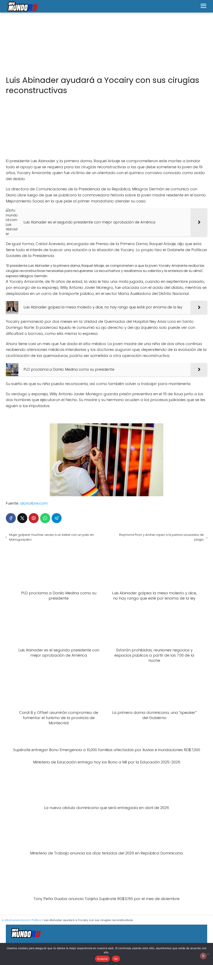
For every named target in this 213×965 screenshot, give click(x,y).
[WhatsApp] (45, 518)
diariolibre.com (34, 503)
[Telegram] (57, 518)
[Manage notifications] (203, 956)
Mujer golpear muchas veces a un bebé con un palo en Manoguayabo (51, 537)
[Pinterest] (34, 518)
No (116, 958)
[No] (208, 954)
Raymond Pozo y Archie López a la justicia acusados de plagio (161, 537)
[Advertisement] (106, 44)
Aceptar (102, 958)
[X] (22, 518)
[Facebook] (11, 518)
